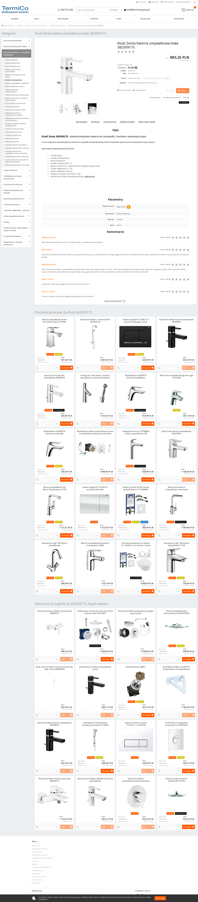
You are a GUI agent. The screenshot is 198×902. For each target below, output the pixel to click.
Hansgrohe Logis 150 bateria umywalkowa (54, 544)
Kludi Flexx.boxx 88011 (136, 667)
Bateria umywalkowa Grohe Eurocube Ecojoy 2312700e (54, 320)
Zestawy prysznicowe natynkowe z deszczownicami (16, 152)
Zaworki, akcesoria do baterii (16, 145)
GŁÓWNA (14, 19)
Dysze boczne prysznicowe (15, 110)
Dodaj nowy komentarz (113, 301)
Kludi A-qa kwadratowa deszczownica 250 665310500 (176, 612)
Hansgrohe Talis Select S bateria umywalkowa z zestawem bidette (95, 376)
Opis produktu (81, 122)
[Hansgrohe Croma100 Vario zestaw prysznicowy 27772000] (95, 740)
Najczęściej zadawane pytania (42, 858)
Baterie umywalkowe (57, 26)
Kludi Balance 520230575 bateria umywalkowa (136, 376)
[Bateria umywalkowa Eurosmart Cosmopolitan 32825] (95, 560)
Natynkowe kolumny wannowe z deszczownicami (17, 119)
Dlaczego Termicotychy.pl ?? (41, 867)
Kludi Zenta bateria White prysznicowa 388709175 (54, 612)
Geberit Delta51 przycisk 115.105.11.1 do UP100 (136, 724)
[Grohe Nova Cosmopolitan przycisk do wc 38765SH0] (176, 740)
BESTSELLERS (63, 19)
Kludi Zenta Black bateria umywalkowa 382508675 (176, 320)
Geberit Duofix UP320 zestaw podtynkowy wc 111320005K (136, 488)
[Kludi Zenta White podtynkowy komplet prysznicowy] (135, 628)
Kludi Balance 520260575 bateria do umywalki (54, 432)
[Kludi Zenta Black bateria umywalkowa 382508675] (176, 336)
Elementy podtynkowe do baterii (17, 165)
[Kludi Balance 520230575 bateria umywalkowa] (135, 392)
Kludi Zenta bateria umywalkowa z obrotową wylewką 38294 (176, 489)
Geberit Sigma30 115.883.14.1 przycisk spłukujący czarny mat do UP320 (136, 321)
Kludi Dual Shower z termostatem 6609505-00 (95, 320)
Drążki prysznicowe (12, 107)
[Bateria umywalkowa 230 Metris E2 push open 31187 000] (54, 504)
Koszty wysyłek (37, 852)
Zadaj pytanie (156, 97)
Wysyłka (35, 864)
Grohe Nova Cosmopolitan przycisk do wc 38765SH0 (176, 724)
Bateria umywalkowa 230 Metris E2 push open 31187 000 (54, 489)
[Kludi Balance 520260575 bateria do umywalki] (54, 448)
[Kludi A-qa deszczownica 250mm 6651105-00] (176, 795)
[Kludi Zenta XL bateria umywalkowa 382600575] (54, 392)
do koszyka (65, 368)
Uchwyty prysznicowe (13, 135)
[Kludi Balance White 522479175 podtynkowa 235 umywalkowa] (176, 684)
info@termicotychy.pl (138, 9)
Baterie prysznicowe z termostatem (13, 70)
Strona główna (9, 26)
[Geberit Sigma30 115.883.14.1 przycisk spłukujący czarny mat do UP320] (135, 336)
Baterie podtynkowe (12, 63)
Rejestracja (155, 2)
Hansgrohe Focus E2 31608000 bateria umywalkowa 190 (136, 432)
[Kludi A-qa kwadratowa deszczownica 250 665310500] (176, 628)
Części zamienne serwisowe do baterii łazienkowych (16, 161)
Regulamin (35, 883)
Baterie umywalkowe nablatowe (17, 83)
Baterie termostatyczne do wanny (15, 76)
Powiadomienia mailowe (173, 97)
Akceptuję (160, 898)
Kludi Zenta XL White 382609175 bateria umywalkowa (95, 780)
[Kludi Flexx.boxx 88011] (135, 684)
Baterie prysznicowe (12, 66)
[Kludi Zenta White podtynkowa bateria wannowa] (135, 795)
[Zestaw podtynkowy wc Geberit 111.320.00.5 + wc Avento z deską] (135, 560)
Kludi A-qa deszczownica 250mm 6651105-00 (176, 780)
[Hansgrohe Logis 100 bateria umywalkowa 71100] (176, 560)
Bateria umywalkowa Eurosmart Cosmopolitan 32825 (95, 544)
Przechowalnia (169, 2)
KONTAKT (95, 19)
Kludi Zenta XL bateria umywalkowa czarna (95, 668)
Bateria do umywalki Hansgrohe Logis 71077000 (176, 376)
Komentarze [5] (110, 122)
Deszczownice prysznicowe (15, 103)
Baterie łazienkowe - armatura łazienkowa (32, 26)
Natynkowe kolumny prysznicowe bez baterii (14, 114)
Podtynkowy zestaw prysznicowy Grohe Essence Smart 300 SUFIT (95, 612)
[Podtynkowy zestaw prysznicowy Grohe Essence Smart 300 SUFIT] (95, 628)
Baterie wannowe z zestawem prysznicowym (16, 99)
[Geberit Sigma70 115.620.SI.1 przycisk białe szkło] (95, 504)
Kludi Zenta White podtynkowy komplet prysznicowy (136, 612)
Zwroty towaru (37, 880)
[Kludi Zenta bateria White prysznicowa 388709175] (54, 628)
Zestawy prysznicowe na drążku (17, 148)
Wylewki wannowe (12, 142)
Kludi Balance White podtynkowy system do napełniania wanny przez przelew (95, 432)
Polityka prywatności (39, 877)
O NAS (118, 19)
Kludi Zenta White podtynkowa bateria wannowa (135, 780)
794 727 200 (66, 9)
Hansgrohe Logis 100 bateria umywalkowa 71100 (176, 544)
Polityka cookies (37, 870)
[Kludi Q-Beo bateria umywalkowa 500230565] (176, 448)
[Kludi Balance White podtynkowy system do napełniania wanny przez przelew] (95, 448)
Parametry (95, 122)
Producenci (179, 19)
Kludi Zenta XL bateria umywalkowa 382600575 (54, 376)
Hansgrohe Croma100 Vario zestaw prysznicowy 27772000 (95, 724)
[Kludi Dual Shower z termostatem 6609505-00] (95, 336)
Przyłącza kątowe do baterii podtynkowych (15, 125)
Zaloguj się (142, 2)
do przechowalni (125, 90)
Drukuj (187, 97)
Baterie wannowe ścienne (14, 86)
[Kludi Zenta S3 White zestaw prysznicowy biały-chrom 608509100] (54, 684)
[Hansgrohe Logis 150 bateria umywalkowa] (54, 560)
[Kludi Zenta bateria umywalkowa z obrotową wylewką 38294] (176, 504)
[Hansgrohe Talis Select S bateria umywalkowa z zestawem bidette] (95, 392)
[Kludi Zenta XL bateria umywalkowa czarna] (95, 684)
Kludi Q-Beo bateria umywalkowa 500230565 (176, 432)
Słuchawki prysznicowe (13, 132)
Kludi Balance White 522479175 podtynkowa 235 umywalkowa (176, 668)
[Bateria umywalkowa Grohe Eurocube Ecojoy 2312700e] (54, 336)
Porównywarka (185, 2)
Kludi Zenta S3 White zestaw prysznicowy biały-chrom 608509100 (54, 668)
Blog (37, 19)
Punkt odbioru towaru (39, 855)
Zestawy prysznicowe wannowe (17, 157)
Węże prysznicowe (12, 138)
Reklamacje (36, 874)
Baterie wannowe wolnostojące (17, 95)
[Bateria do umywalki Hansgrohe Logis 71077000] (176, 392)
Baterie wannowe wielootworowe (11, 91)
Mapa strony (36, 845)
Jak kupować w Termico (40, 849)
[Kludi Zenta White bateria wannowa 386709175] (54, 795)
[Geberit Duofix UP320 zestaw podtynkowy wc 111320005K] (135, 504)
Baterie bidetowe (11, 60)
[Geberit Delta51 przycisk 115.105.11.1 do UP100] (135, 740)
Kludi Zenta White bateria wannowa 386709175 (54, 780)
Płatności (35, 861)
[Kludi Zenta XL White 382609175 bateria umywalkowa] (95, 795)
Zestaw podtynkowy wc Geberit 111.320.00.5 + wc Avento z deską (135, 544)
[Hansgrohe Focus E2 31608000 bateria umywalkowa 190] (135, 448)
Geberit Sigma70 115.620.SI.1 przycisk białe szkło (95, 488)
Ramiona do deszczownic (14, 129)
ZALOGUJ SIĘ (145, 19)
